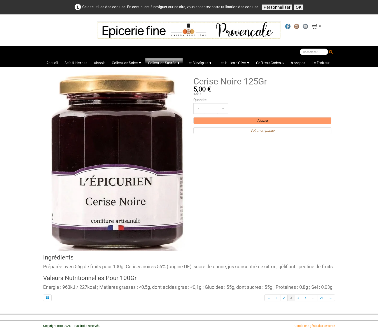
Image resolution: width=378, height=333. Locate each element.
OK (299, 7)
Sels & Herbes (76, 62)
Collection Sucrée (164, 62)
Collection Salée (127, 62)
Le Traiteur (321, 62)
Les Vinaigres (199, 62)
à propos (298, 62)
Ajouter (262, 120)
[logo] (145, 30)
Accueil (52, 62)
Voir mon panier (262, 130)
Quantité (199, 100)
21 (322, 298)
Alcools (99, 62)
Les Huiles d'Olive (234, 62)
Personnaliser (277, 7)
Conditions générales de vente (314, 326)
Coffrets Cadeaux (270, 62)
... (313, 298)
